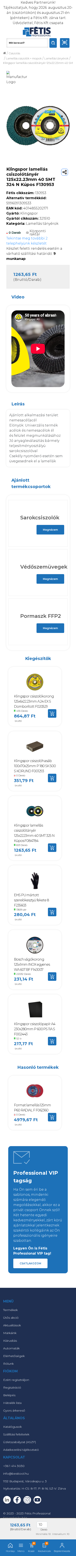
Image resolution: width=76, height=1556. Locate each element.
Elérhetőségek (14, 1356)
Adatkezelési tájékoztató (21, 1450)
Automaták (11, 1348)
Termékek (10, 1310)
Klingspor (22, 213)
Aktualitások (12, 1325)
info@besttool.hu (16, 1473)
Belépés (9, 1395)
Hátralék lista (12, 1403)
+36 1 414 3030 (13, 1466)
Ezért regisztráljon (16, 1380)
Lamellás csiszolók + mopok (24, 58)
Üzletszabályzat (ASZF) (19, 1442)
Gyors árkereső (14, 1410)
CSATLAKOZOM (30, 1263)
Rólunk (8, 1364)
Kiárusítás (10, 1341)
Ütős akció (11, 1318)
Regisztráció (12, 1387)
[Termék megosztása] (64, 172)
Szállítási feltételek (16, 1434)
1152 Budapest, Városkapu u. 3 (25, 1481)
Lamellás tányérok (56, 58)
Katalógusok (12, 1427)
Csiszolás (14, 53)
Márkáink (9, 1333)
